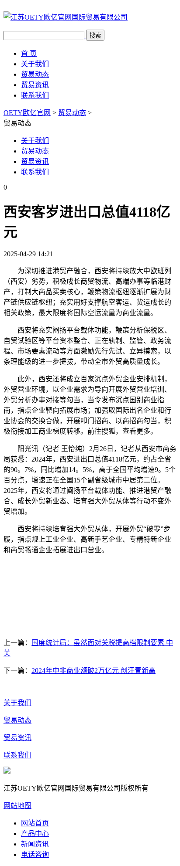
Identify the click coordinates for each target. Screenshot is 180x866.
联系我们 (35, 95)
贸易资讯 (35, 84)
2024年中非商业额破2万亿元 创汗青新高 (93, 670)
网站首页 (35, 823)
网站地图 (17, 805)
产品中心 (35, 833)
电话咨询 (35, 854)
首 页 (29, 53)
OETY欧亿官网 (27, 112)
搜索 (95, 35)
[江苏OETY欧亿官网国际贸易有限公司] (65, 17)
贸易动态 (35, 74)
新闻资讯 (35, 844)
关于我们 (35, 64)
